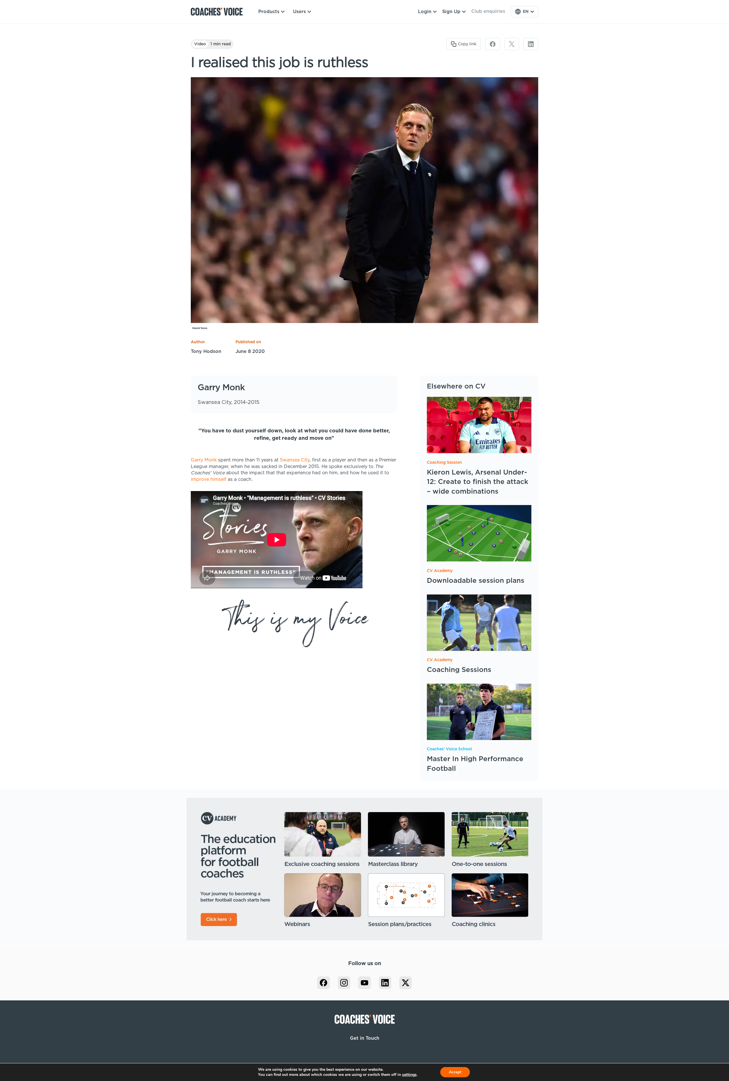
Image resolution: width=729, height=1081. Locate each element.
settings (409, 1074)
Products (268, 11)
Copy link (467, 44)
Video (200, 44)
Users (299, 11)
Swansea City (295, 460)
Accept (455, 1072)
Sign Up (451, 11)
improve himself (208, 479)
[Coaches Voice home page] (219, 12)
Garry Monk (204, 460)
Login (424, 11)
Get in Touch (364, 1038)
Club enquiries (488, 11)
